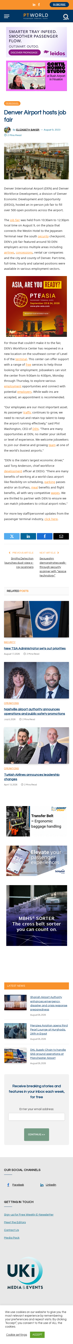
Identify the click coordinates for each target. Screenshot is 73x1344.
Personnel (12, 103)
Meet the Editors (15, 1222)
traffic (27, 412)
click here (51, 519)
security (43, 236)
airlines (9, 252)
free (28, 364)
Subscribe (59, 4)
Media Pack (11, 1237)
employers (24, 392)
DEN (35, 429)
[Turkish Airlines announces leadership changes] (36, 745)
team (52, 445)
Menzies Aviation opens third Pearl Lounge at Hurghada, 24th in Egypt (49, 1029)
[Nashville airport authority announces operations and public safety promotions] (36, 680)
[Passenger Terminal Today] (36, 16)
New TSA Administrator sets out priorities (35, 648)
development (13, 471)
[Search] (65, 16)
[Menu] (6, 16)
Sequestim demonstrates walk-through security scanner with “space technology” (53, 567)
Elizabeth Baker (28, 130)
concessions (24, 252)
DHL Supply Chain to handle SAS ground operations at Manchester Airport (48, 1053)
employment (12, 386)
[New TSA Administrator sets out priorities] (36, 619)
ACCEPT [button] (37, 1334)
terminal (21, 359)
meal (34, 487)
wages (55, 493)
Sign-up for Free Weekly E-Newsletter (29, 1214)
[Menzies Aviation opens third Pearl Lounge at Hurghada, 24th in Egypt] (15, 1031)
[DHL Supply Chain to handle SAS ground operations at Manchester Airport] (15, 1055)
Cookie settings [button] (16, 1334)
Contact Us (11, 1230)
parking (49, 482)
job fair (15, 220)
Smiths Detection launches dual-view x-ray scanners (18, 563)
